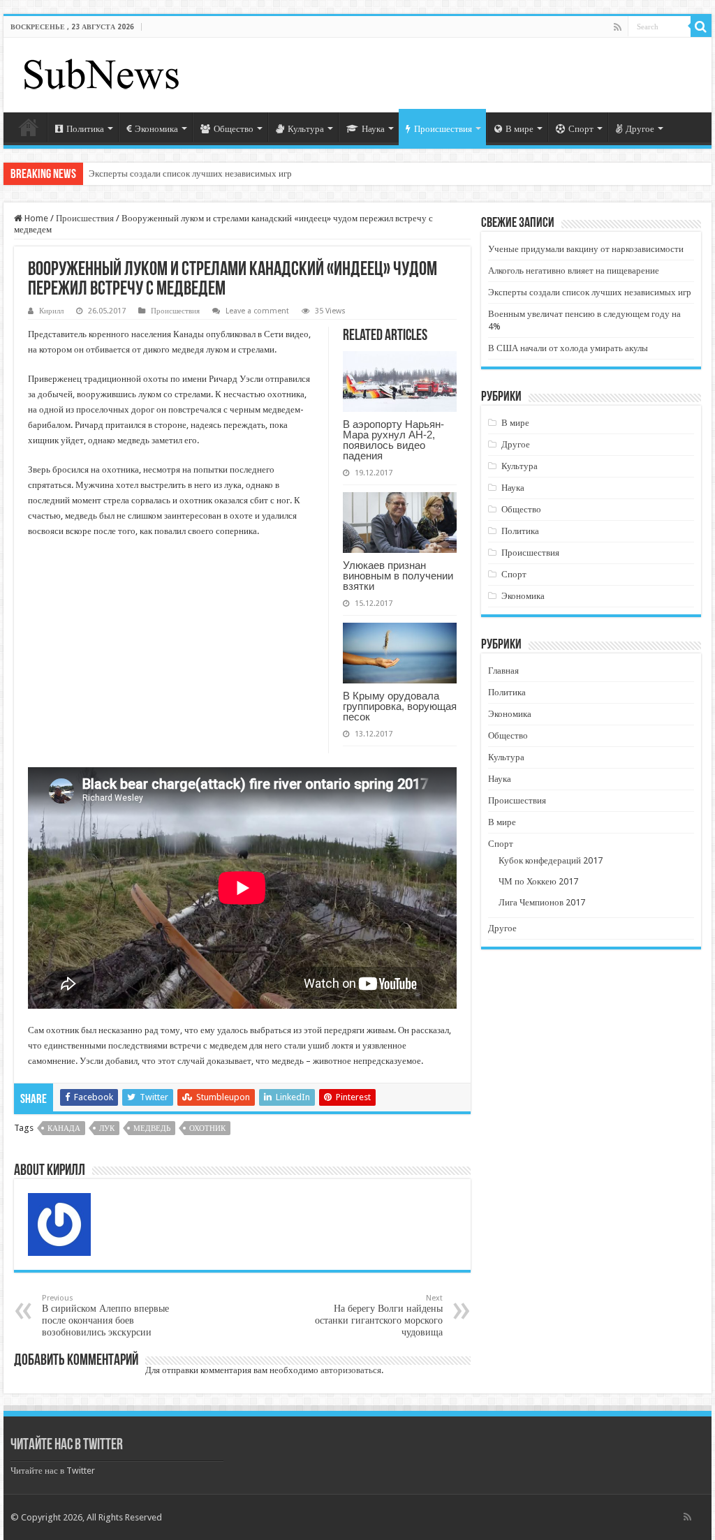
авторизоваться (350, 1370)
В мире (519, 129)
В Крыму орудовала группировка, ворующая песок (400, 706)
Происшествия (443, 129)
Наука (373, 129)
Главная (28, 127)
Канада (63, 1128)
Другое (640, 129)
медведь (151, 1128)
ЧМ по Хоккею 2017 (538, 881)
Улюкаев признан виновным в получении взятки (398, 575)
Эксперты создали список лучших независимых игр (190, 173)
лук (107, 1128)
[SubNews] (101, 72)
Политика (85, 129)
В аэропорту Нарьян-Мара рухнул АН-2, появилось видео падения (393, 439)
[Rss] (617, 27)
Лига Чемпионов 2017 (542, 902)
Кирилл (51, 311)
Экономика (156, 129)
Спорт (581, 129)
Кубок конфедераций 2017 (551, 860)
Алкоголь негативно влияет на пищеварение (573, 270)
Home (35, 218)
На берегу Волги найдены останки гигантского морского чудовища (379, 1316)
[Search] (701, 26)
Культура (306, 129)
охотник (207, 1128)
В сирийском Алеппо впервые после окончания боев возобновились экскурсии (105, 1316)
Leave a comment (257, 311)
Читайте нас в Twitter (66, 1445)
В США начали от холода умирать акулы (568, 348)
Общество (233, 129)
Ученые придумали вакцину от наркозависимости (586, 249)
